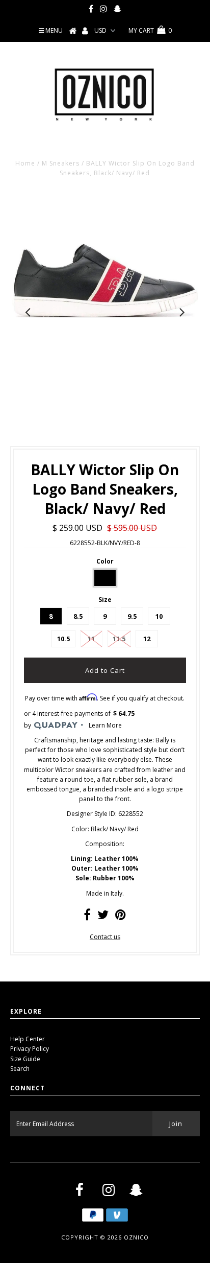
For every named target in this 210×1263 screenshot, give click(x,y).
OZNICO (136, 1237)
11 (91, 638)
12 (146, 638)
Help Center (27, 1039)
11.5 (119, 638)
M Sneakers (61, 163)
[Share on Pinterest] (120, 917)
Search (20, 1068)
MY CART (150, 30)
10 (159, 616)
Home (25, 163)
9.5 (132, 616)
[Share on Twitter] (103, 917)
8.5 (78, 616)
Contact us (105, 936)
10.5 (63, 638)
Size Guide (25, 1059)
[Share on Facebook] (87, 917)
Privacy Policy (29, 1048)
